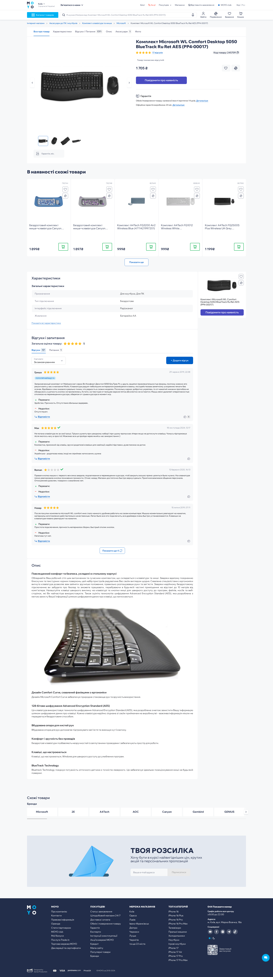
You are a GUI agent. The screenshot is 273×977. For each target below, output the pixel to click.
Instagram (222, 931)
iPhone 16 (173, 911)
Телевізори (174, 927)
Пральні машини (177, 931)
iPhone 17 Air (175, 952)
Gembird (198, 811)
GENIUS (229, 811)
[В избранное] (65, 189)
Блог (142, 5)
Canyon (167, 811)
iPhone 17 (173, 948)
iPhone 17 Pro (175, 956)
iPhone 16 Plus (175, 915)
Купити (63, 246)
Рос (243, 5)
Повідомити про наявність (161, 80)
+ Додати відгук (180, 360)
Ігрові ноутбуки (177, 943)
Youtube (210, 931)
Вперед (129, 83)
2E (73, 811)
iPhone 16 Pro (175, 919)
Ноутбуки (173, 939)
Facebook (216, 931)
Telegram (228, 931)
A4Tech (104, 811)
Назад (32, 83)
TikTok (235, 931)
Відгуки (38, 350)
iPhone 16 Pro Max (178, 923)
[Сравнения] (65, 196)
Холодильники (176, 935)
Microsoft (42, 811)
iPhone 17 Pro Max (178, 960)
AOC (136, 811)
